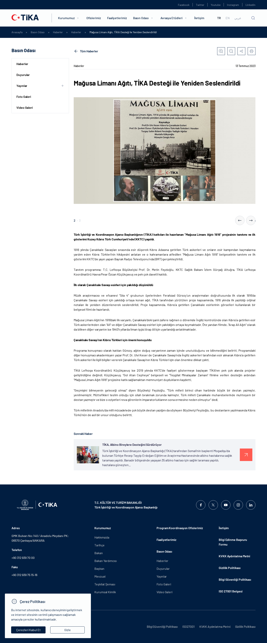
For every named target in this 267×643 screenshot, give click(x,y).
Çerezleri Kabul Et (28, 630)
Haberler (58, 32)
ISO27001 (188, 626)
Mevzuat (100, 576)
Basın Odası (141, 18)
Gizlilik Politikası (229, 568)
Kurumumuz (66, 18)
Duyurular (23, 75)
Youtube (216, 4)
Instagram (233, 4)
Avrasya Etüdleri (171, 18)
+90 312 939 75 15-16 (24, 575)
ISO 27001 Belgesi (231, 591)
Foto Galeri (23, 96)
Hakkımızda (101, 537)
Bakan (98, 553)
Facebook (183, 4)
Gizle (67, 630)
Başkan (99, 568)
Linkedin (250, 4)
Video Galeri (24, 107)
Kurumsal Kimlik (105, 592)
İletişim (199, 18)
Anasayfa (17, 32)
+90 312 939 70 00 (23, 557)
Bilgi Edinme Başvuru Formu (233, 542)
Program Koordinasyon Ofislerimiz (180, 528)
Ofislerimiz (93, 18)
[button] (240, 220)
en (228, 18)
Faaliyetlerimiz (117, 18)
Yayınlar (162, 576)
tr (219, 18)
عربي (237, 18)
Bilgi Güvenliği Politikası (235, 579)
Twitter (200, 4)
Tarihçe (99, 545)
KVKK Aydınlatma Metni (234, 556)
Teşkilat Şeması (104, 584)
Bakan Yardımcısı (105, 561)
